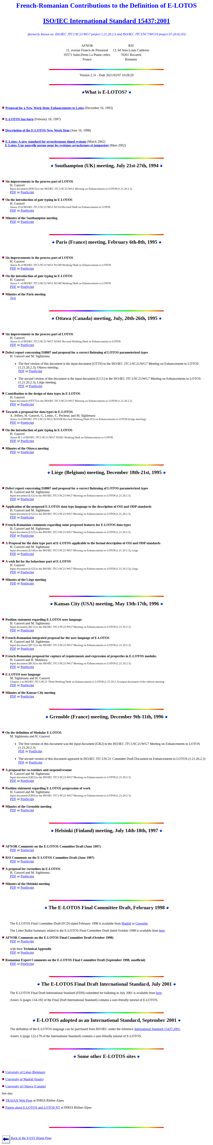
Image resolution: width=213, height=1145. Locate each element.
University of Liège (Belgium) (25, 1072)
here (162, 930)
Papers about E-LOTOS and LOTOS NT (32, 1107)
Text (13, 298)
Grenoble (141, 923)
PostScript (27, 192)
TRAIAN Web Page (18, 1100)
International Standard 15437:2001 (157, 1029)
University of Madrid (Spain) (24, 1079)
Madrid (126, 923)
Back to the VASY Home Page (31, 1138)
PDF (13, 192)
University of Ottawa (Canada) (25, 1086)
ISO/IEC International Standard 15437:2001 (106, 21)
